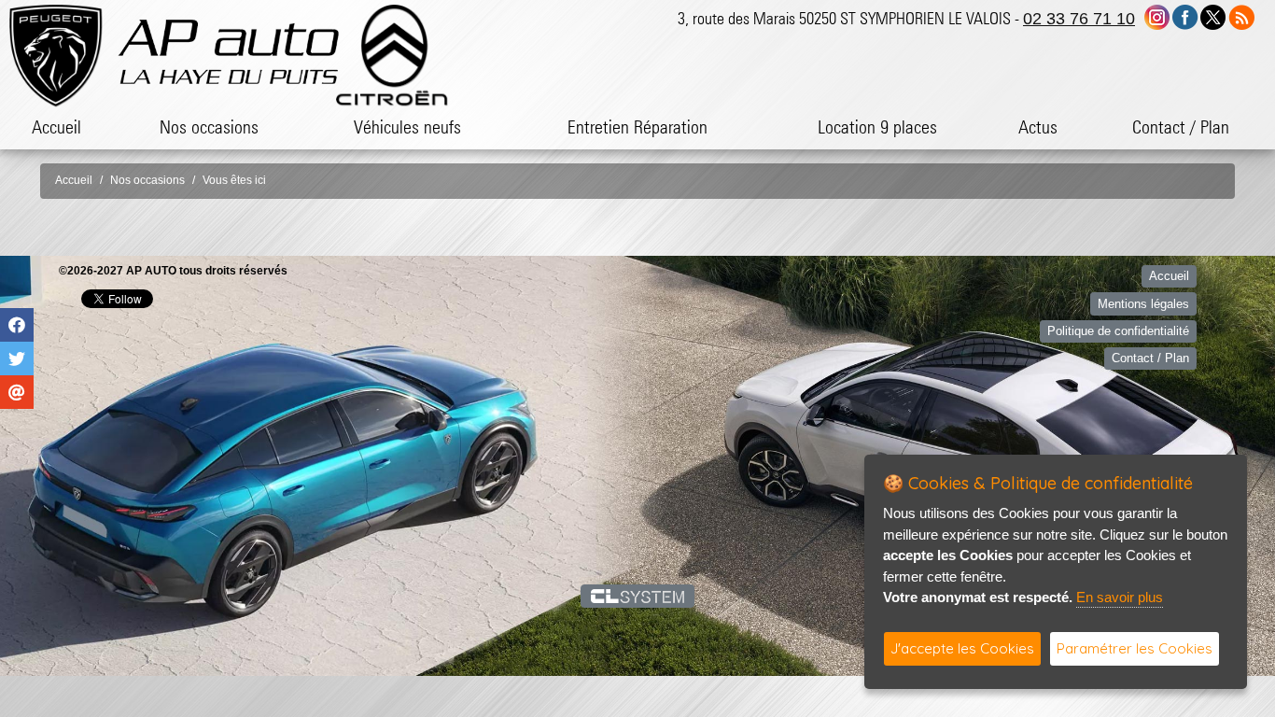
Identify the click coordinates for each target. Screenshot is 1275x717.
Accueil (56, 127)
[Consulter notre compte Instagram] (1157, 16)
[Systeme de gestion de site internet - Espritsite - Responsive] (638, 595)
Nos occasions (209, 127)
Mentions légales (1143, 304)
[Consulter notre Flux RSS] (1241, 16)
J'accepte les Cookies (962, 648)
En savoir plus (1119, 597)
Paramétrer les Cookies (1134, 648)
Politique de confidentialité (1118, 331)
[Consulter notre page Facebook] (1185, 16)
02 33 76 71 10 (1079, 18)
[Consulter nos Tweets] (1213, 16)
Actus (1038, 127)
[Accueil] (229, 52)
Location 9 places (877, 127)
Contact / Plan (1180, 127)
